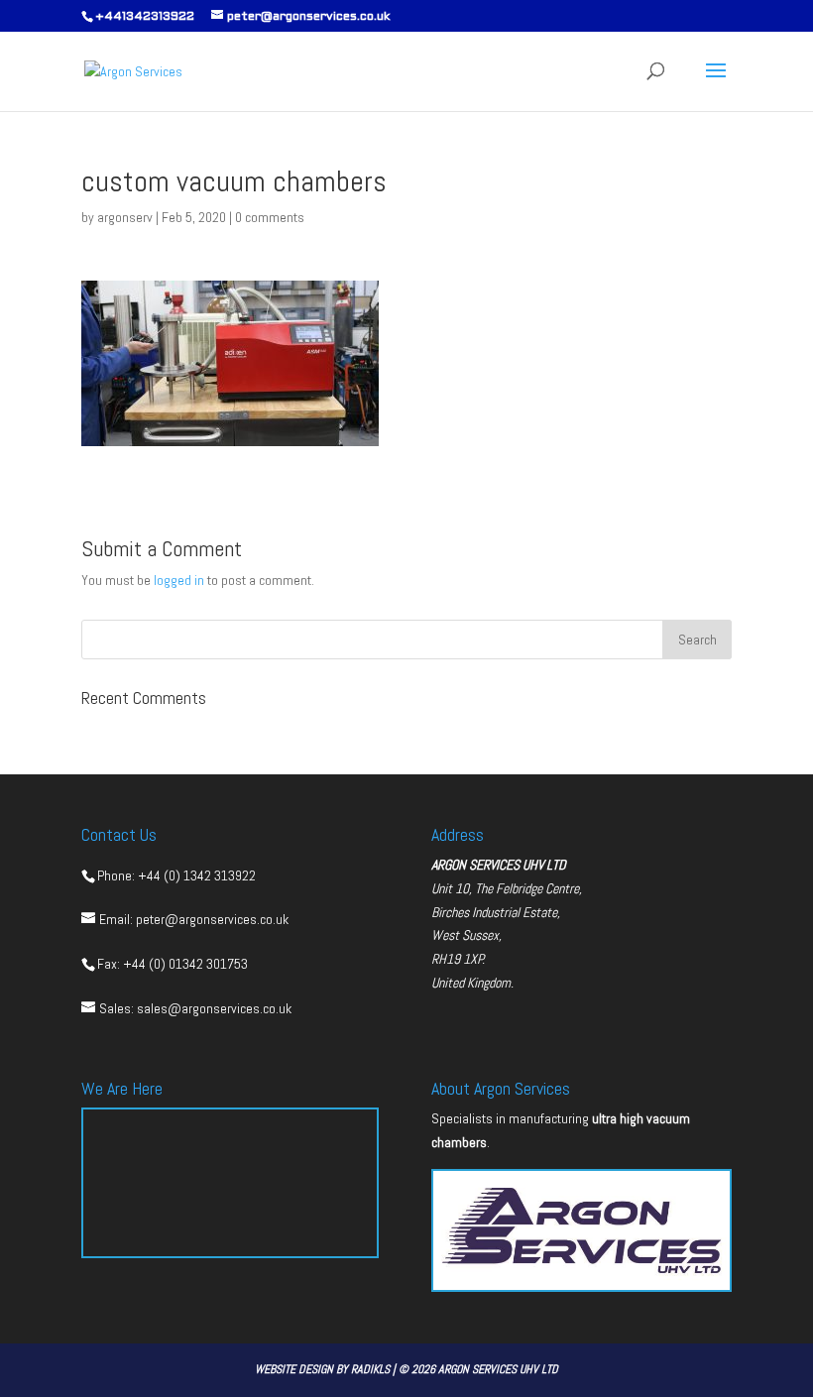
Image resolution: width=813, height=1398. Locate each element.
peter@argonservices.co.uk (212, 919)
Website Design (294, 1369)
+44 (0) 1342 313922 (197, 875)
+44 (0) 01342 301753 (185, 964)
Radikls (370, 1369)
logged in (179, 580)
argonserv (125, 217)
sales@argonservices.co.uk (214, 1008)
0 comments (269, 217)
